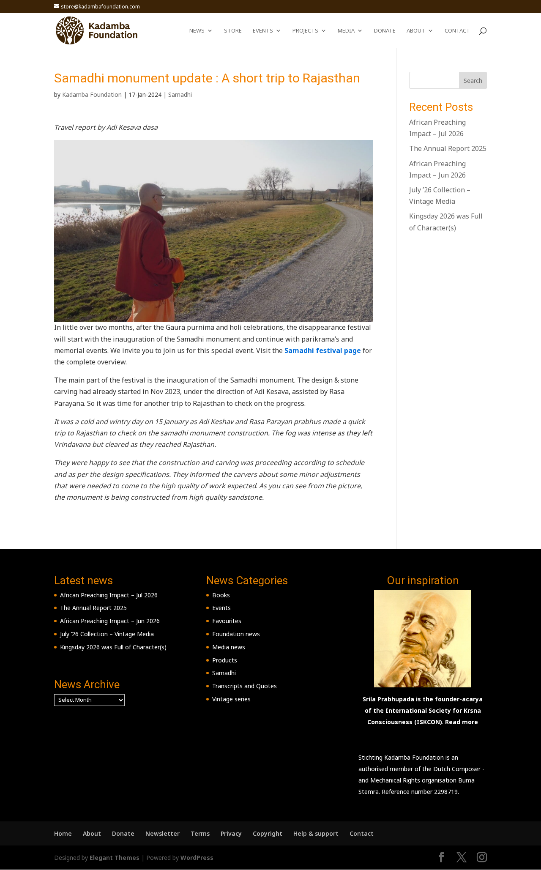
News (197, 30)
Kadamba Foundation (92, 94)
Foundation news (236, 634)
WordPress (196, 858)
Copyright (267, 833)
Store (233, 30)
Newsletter (162, 833)
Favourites (226, 621)
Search (473, 81)
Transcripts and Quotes (244, 686)
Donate (385, 30)
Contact (457, 30)
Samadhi (180, 94)
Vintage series (231, 699)
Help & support (316, 833)
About (416, 30)
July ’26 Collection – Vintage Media (107, 634)
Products (224, 660)
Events (263, 30)
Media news (228, 647)
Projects (305, 30)
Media (346, 30)
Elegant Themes (114, 858)
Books (221, 595)
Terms (200, 833)
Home (63, 833)
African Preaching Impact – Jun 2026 (110, 621)
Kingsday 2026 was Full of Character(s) (113, 647)
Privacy (231, 833)
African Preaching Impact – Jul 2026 (109, 595)
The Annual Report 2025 (447, 148)
